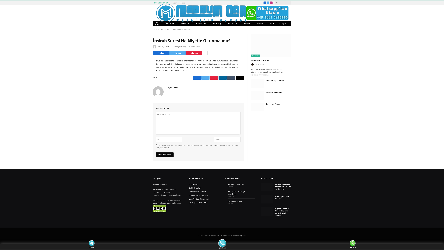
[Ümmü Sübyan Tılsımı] (257, 83)
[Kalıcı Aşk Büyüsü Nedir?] (267, 199)
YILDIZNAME (201, 23)
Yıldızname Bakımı (235, 201)
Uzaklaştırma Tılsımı (274, 92)
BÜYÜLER (170, 23)
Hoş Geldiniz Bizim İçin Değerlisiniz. (236, 193)
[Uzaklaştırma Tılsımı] (257, 95)
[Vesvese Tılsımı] (271, 45)
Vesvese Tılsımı (179, 3)
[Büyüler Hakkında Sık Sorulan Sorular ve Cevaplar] (267, 187)
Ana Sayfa (156, 29)
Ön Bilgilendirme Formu (198, 203)
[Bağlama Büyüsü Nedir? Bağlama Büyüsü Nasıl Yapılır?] (267, 211)
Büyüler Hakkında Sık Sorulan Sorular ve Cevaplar (283, 186)
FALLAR (260, 23)
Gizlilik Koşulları (195, 188)
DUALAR (247, 23)
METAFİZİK (185, 23)
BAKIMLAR (232, 23)
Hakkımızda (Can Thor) (236, 184)
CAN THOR (157, 23)
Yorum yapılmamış (180, 47)
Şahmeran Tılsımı (273, 104)
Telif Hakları (193, 184)
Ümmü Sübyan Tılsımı (275, 80)
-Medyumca (242, 235)
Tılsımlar (255, 56)
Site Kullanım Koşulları (197, 192)
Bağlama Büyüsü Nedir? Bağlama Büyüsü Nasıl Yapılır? (282, 212)
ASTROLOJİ (217, 23)
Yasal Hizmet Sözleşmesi (198, 195)
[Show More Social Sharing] (205, 53)
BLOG (272, 23)
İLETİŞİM (282, 23)
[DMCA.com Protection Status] (159, 208)
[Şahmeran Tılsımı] (257, 107)
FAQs (163, 29)
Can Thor (261, 65)
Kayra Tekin (165, 47)
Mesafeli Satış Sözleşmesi (199, 199)
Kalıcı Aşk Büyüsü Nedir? (282, 197)
